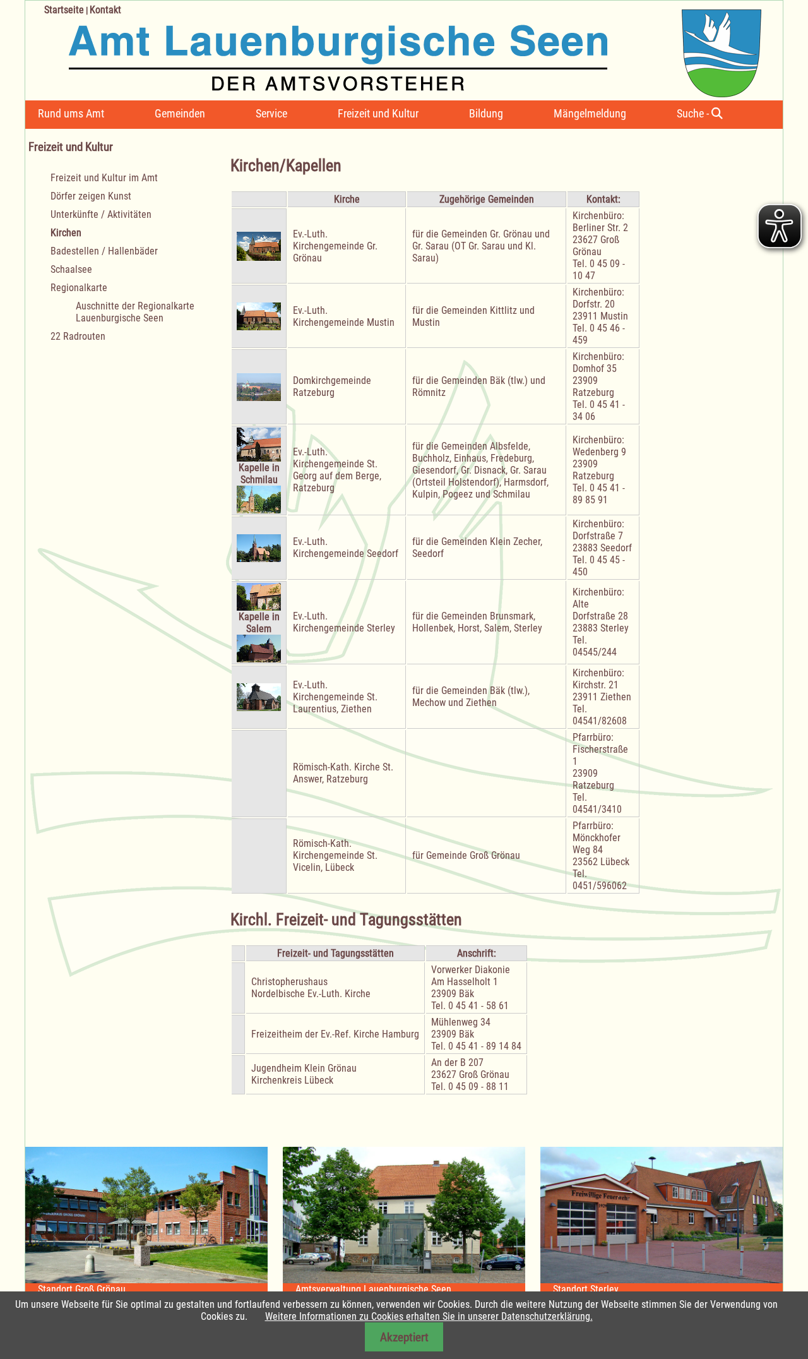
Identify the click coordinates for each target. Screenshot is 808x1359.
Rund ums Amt (71, 113)
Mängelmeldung (590, 113)
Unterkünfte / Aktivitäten (101, 214)
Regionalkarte (78, 288)
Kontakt (105, 10)
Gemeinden (180, 113)
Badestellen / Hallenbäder (104, 251)
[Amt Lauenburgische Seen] (393, 49)
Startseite (64, 10)
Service (271, 113)
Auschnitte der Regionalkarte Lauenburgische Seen (135, 312)
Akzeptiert (404, 1337)
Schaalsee (71, 269)
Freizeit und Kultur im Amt (104, 178)
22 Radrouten (77, 336)
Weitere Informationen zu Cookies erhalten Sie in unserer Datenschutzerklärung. (429, 1316)
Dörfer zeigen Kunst (90, 196)
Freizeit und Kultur (378, 113)
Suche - (694, 113)
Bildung (486, 113)
